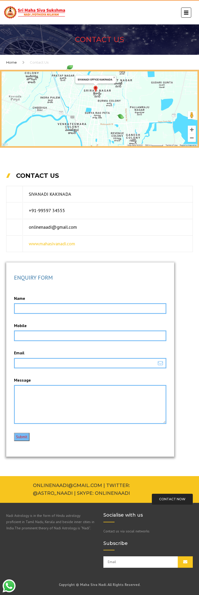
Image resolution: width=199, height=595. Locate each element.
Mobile (20, 325)
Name (19, 298)
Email (19, 352)
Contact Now (172, 499)
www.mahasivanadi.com (52, 244)
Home (11, 62)
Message (22, 380)
